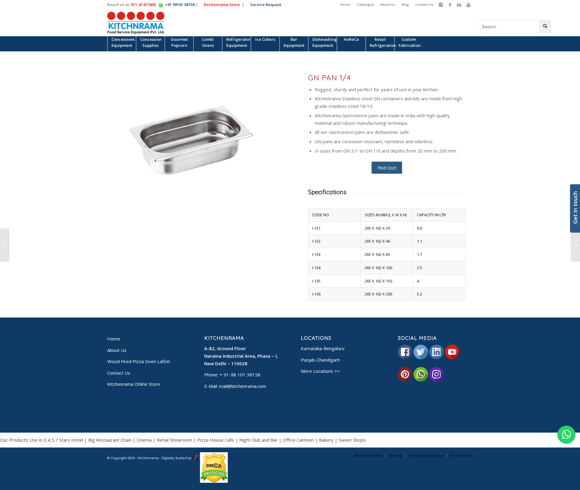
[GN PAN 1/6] (4, 245)
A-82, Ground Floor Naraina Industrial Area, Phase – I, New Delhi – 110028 (241, 355)
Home (345, 4)
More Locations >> (320, 371)
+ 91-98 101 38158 (240, 375)
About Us (387, 4)
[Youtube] (468, 4)
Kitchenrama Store (223, 4)
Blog (405, 4)
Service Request (266, 4)
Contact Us (424, 4)
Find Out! (387, 168)
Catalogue (365, 4)
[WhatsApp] (566, 435)
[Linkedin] (459, 4)
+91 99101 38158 (180, 4)
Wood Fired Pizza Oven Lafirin (138, 361)
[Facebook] (450, 4)
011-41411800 (143, 4)
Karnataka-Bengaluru (322, 348)
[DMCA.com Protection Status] (214, 481)
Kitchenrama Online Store (133, 384)
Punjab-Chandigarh (320, 360)
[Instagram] (441, 4)
